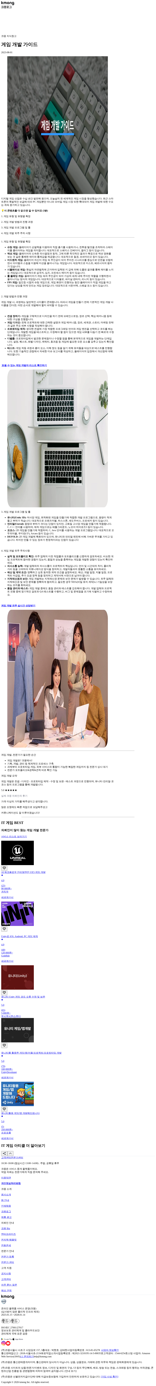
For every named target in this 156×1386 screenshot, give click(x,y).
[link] (6, 1157)
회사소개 (6, 1194)
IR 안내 (5, 1200)
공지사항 (6, 1273)
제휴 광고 (6, 1217)
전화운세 (6, 1245)
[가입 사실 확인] (109, 1376)
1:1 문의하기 (27, 1356)
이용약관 (6, 1177)
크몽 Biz (5, 1228)
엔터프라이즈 (8, 1234)
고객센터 (6, 1279)
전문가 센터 (7, 1262)
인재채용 (6, 1206)
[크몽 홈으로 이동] (7, 4)
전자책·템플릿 (9, 1239)
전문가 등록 (7, 1256)
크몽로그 (6, 1211)
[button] (4, 1153)
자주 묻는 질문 (9, 1285)
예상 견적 (6, 1290)
